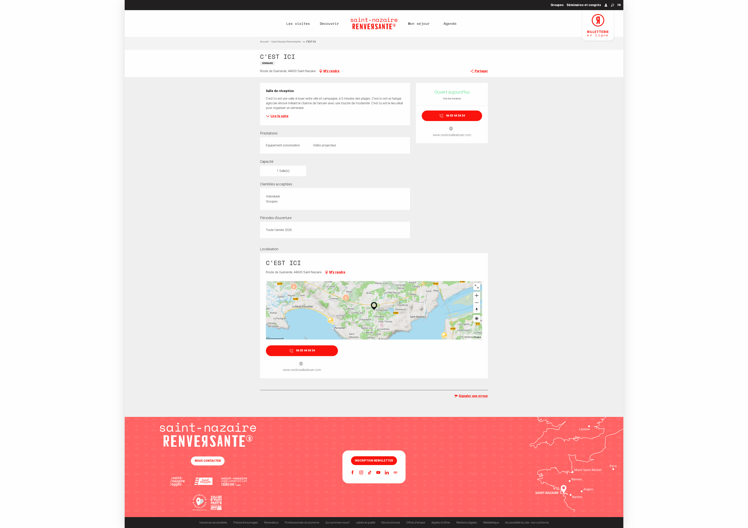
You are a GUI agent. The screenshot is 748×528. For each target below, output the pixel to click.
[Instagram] (361, 473)
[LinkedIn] (387, 473)
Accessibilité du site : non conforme (527, 522)
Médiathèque (491, 522)
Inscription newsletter (374, 460)
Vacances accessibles (213, 522)
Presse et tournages (245, 522)
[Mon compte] (606, 5)
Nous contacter (208, 461)
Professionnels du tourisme (302, 522)
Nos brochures (390, 522)
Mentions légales (466, 522)
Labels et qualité (365, 522)
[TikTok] (369, 473)
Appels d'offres (440, 522)
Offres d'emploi (415, 522)
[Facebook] (352, 473)
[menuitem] (298, 23)
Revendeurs (271, 522)
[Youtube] (378, 473)
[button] (613, 5)
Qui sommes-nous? (337, 522)
